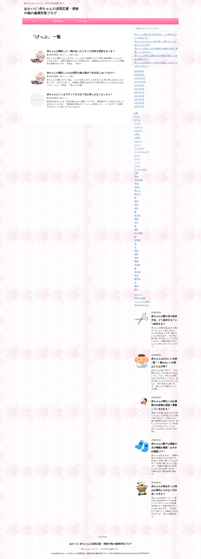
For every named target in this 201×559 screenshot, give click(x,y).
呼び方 (137, 194)
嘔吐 (72, 55)
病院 (77, 55)
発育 (136, 258)
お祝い (137, 134)
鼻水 (136, 289)
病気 (136, 250)
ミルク (137, 166)
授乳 (136, 208)
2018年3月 (139, 75)
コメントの (141, 301)
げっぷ (66, 55)
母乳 (136, 229)
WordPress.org (141, 305)
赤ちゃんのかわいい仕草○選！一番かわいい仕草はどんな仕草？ (164, 362)
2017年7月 (139, 92)
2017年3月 (139, 106)
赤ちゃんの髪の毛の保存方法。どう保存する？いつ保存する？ (164, 320)
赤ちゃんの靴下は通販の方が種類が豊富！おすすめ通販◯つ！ (164, 447)
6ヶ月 (137, 116)
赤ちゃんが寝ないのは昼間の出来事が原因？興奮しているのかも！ (164, 405)
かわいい (138, 141)
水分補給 (138, 233)
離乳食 (137, 279)
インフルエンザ (141, 152)
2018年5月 (139, 71)
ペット (137, 162)
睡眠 (136, 261)
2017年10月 (140, 82)
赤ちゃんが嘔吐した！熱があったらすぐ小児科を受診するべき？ (81, 51)
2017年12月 (140, 78)
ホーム (34, 21)
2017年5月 (139, 99)
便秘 (136, 183)
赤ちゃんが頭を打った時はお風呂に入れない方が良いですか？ (164, 490)
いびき (137, 120)
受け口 (137, 190)
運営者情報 (58, 21)
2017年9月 (139, 85)
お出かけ (138, 130)
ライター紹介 (81, 21)
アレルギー (139, 148)
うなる (137, 123)
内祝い (137, 187)
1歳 (136, 113)
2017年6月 (139, 96)
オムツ (137, 159)
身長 (136, 275)
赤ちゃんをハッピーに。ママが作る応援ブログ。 (100, 549)
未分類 (137, 215)
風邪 (136, 286)
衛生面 (137, 272)
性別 (136, 205)
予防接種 (138, 180)
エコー (137, 155)
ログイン (138, 294)
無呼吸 (137, 240)
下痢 (136, 173)
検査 (136, 219)
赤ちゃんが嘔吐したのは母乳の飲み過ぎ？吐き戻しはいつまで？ (81, 72)
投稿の (139, 298)
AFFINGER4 (144, 553)
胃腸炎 (137, 265)
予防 (136, 176)
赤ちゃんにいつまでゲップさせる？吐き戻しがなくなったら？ (80, 94)
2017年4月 (139, 103)
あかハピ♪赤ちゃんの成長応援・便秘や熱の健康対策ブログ (100, 544)
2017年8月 (139, 89)
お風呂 (137, 138)
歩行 (136, 222)
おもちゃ (138, 127)
